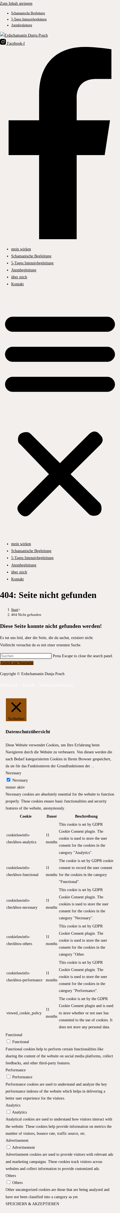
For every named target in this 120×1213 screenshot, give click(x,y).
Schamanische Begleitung (28, 13)
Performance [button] (16, 1070)
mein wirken (21, 249)
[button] (60, 414)
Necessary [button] (13, 773)
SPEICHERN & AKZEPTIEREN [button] (32, 1204)
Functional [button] (14, 1035)
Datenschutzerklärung (56, 685)
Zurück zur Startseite (16, 663)
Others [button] (11, 1176)
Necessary (20, 780)
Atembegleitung (21, 25)
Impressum (8, 685)
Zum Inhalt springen (16, 3)
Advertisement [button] (17, 1140)
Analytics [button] (13, 1105)
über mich (19, 277)
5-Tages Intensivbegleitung (29, 19)
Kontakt (17, 284)
